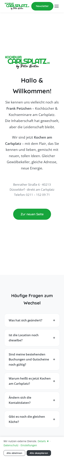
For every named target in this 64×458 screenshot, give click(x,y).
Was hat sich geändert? (25, 320)
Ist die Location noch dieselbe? (24, 337)
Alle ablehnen (14, 453)
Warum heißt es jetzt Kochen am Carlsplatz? (30, 381)
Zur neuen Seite (32, 214)
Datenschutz (11, 445)
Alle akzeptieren (39, 453)
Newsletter (42, 6)
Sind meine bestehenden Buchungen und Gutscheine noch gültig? (29, 359)
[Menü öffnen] (56, 6)
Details (43, 441)
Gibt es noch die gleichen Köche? (27, 419)
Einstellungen (29, 445)
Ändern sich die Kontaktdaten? (20, 400)
